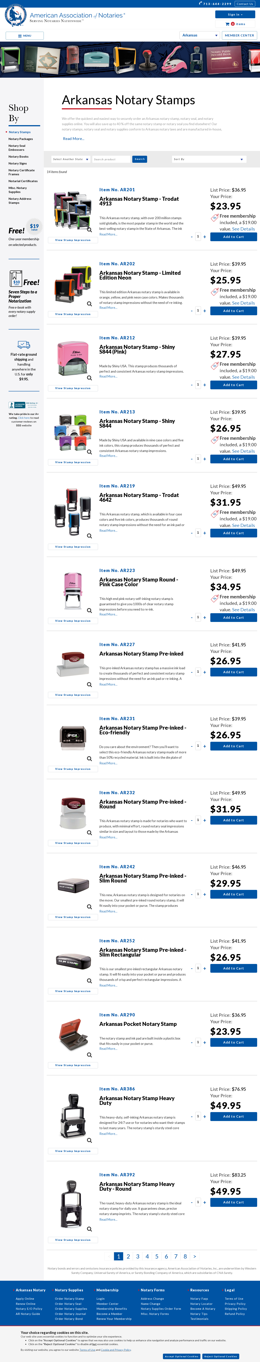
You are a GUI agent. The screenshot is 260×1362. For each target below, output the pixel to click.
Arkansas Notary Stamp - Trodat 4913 (139, 201)
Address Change (152, 1298)
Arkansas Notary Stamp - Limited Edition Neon (140, 275)
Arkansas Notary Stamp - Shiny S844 (137, 423)
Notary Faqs (199, 1298)
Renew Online (26, 1303)
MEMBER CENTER (239, 35)
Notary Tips (199, 1313)
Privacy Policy (235, 1303)
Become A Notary (202, 1308)
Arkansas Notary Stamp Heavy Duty (137, 1100)
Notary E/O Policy (29, 1308)
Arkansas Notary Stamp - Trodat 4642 (139, 497)
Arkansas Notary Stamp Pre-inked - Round (142, 804)
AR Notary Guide (28, 1313)
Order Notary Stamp (69, 1298)
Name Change (150, 1303)
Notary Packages (21, 139)
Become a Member (110, 1313)
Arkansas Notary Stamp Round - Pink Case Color (138, 581)
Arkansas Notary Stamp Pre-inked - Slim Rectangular (142, 952)
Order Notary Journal (70, 1313)
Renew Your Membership (114, 1318)
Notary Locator (201, 1303)
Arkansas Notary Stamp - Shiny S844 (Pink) (137, 349)
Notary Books (19, 156)
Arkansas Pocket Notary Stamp (138, 1024)
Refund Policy (235, 1313)
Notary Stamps (20, 132)
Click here (24, 417)
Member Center (108, 1303)
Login (101, 1298)
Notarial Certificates (23, 181)
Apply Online (25, 1298)
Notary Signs (18, 163)
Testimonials (199, 1318)
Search (140, 159)
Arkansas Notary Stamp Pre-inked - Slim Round (142, 878)
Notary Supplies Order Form (161, 1308)
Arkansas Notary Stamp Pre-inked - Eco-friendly (142, 730)
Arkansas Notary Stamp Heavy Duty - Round (137, 1186)
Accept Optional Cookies (182, 1356)
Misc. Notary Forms (155, 1313)
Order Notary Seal (68, 1303)
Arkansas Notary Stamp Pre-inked (141, 653)
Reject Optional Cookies (220, 1356)
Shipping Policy (236, 1308)
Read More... (73, 138)
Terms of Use (87, 1349)
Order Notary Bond (69, 1318)
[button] (235, 14)
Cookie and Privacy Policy (116, 1349)
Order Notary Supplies (71, 1308)
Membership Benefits (112, 1308)
